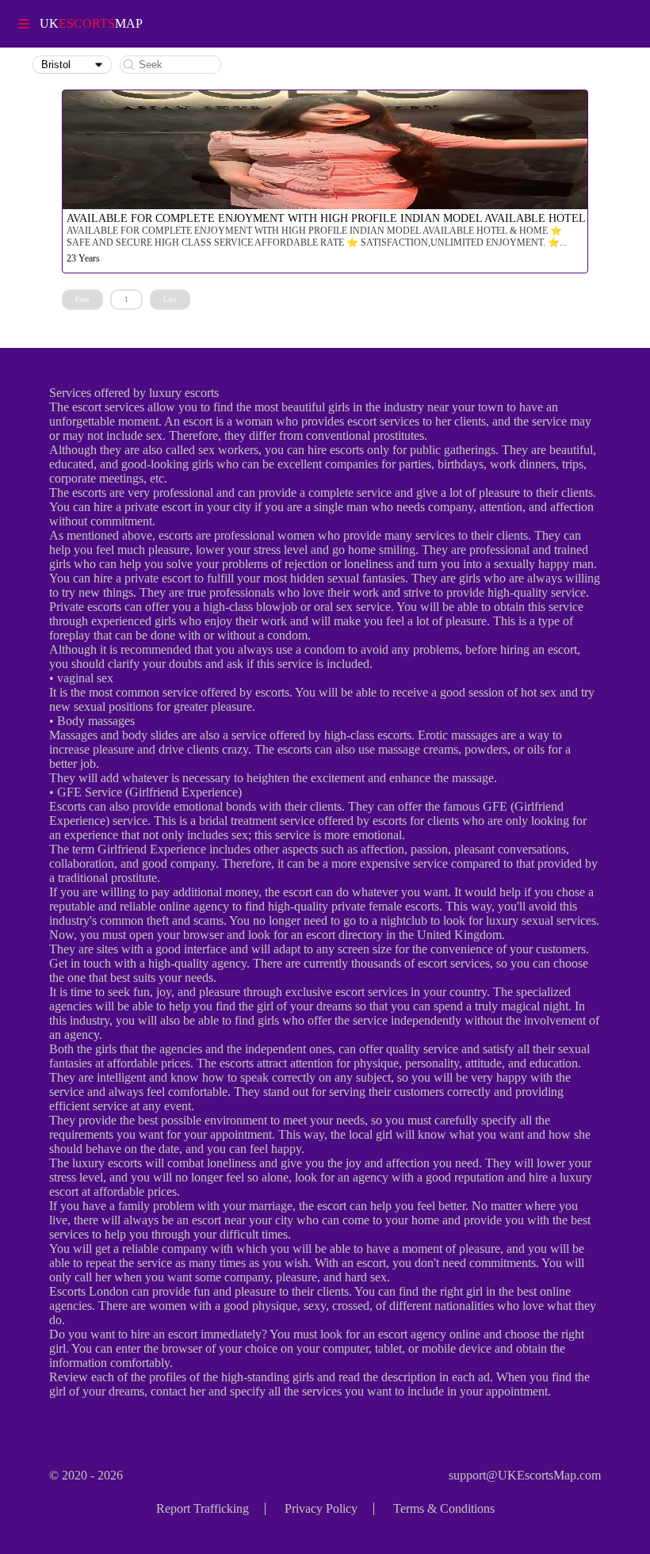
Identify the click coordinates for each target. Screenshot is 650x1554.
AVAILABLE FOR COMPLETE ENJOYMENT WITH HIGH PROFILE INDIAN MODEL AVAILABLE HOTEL (326, 218)
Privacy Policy (321, 1508)
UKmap (91, 23)
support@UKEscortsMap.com (525, 1475)
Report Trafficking (202, 1508)
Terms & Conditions (444, 1508)
